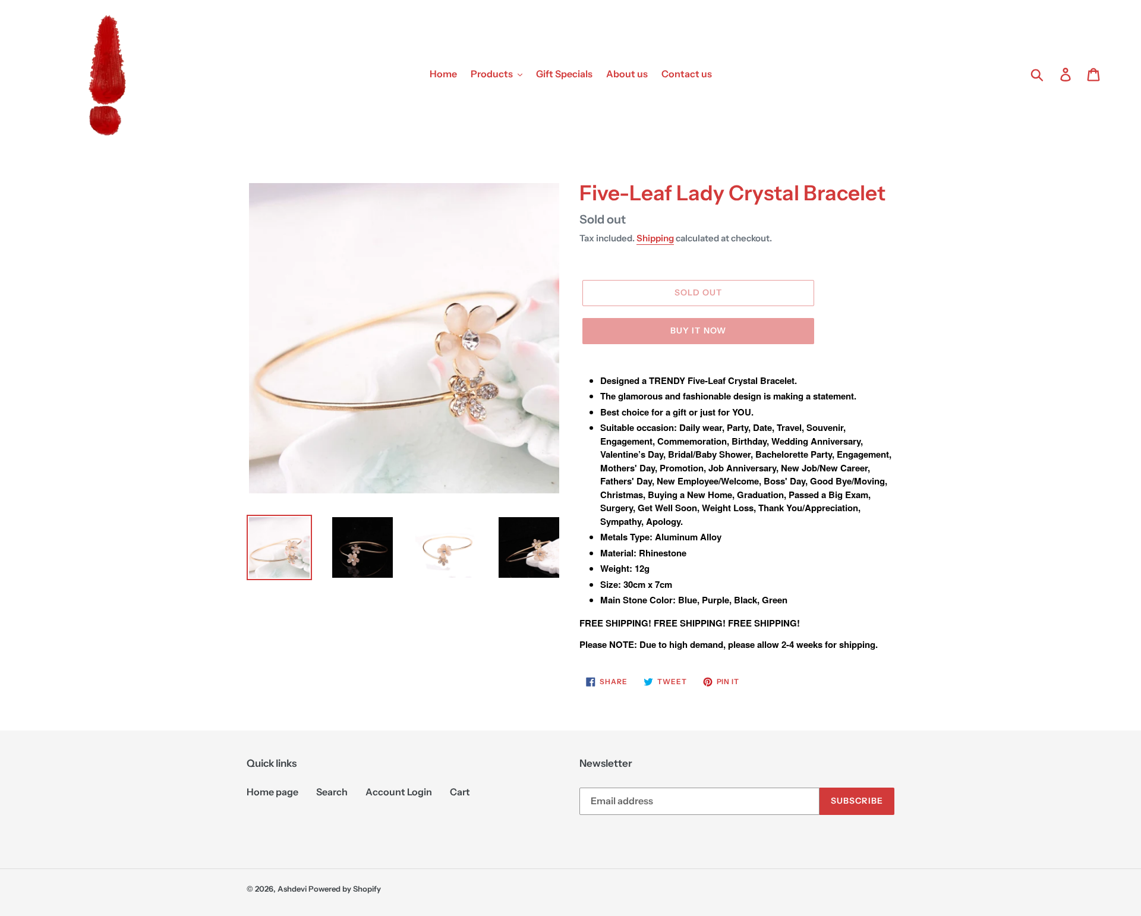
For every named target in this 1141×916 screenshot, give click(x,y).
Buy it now (698, 330)
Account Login (398, 792)
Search (332, 792)
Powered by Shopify (344, 888)
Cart (460, 792)
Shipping (655, 238)
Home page (272, 792)
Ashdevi (292, 888)
